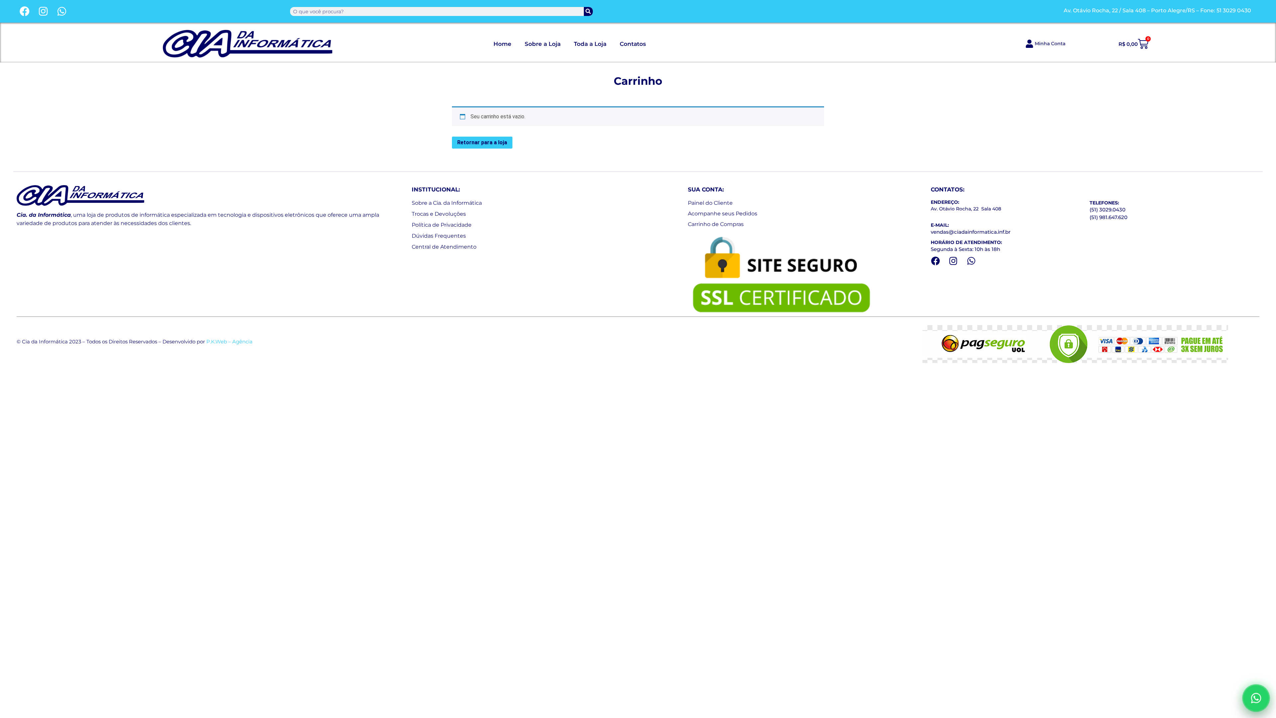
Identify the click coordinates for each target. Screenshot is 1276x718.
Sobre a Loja (543, 44)
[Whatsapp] (62, 11)
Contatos (633, 44)
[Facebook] (25, 11)
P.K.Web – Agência (229, 341)
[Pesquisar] (588, 11)
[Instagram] (43, 11)
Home (502, 44)
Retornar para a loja (482, 142)
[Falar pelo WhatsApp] (1256, 698)
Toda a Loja (590, 44)
